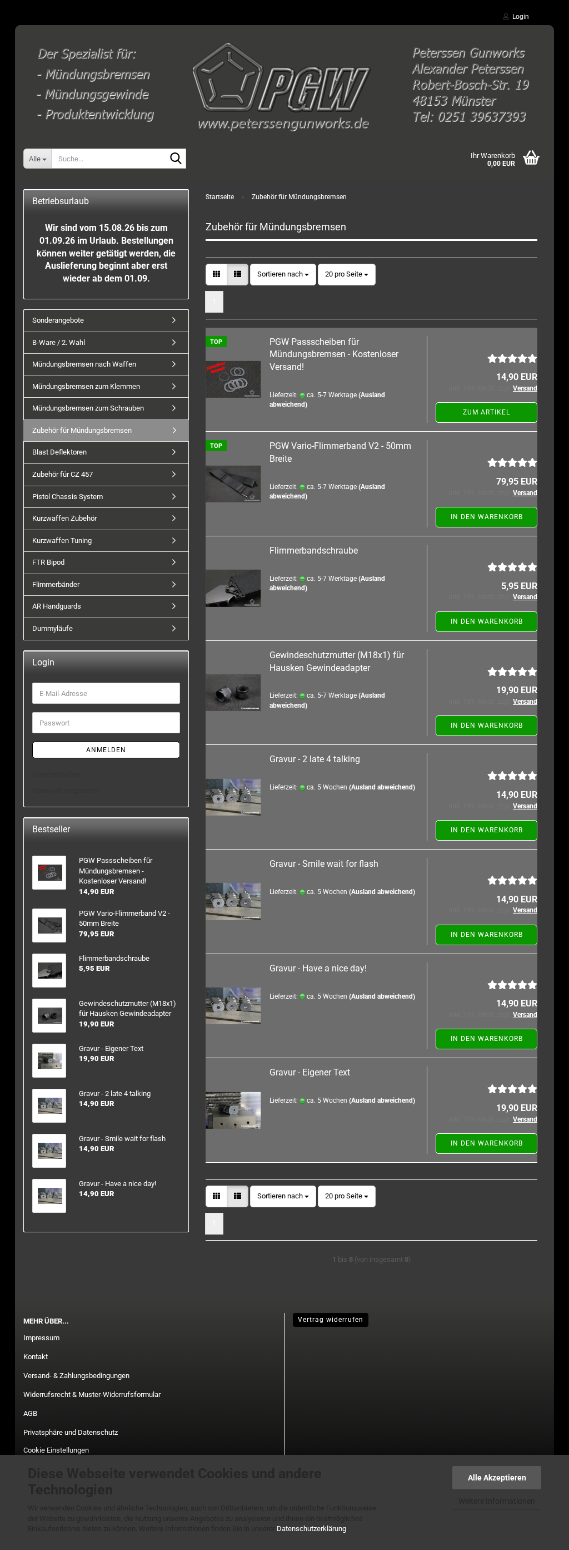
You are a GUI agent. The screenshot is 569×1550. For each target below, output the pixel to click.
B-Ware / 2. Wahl (58, 342)
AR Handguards (56, 606)
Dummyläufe (52, 628)
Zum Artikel (486, 412)
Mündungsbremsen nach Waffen (84, 364)
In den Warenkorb (487, 517)
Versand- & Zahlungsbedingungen (76, 1375)
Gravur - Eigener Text (309, 1072)
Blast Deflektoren (59, 452)
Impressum (41, 1338)
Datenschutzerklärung (311, 1528)
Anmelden (106, 750)
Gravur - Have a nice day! (318, 968)
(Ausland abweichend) (382, 787)
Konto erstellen (55, 774)
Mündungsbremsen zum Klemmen (86, 386)
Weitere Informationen (496, 1501)
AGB (30, 1413)
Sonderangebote (58, 320)
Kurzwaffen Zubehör (64, 518)
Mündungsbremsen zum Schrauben (88, 408)
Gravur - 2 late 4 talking (314, 759)
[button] (216, 274)
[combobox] (283, 274)
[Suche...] (175, 159)
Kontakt (35, 1356)
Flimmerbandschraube (313, 550)
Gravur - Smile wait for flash (323, 863)
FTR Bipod (48, 562)
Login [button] (519, 17)
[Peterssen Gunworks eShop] (284, 80)
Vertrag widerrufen (330, 1320)
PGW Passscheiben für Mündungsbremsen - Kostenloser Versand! (333, 355)
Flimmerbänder (55, 584)
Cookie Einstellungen (56, 1450)
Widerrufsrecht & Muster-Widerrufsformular (92, 1394)
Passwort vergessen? (66, 790)
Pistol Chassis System (67, 496)
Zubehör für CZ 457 (62, 474)
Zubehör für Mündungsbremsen (82, 430)
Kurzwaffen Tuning (62, 540)
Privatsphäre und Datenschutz (70, 1432)
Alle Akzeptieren (497, 1477)
